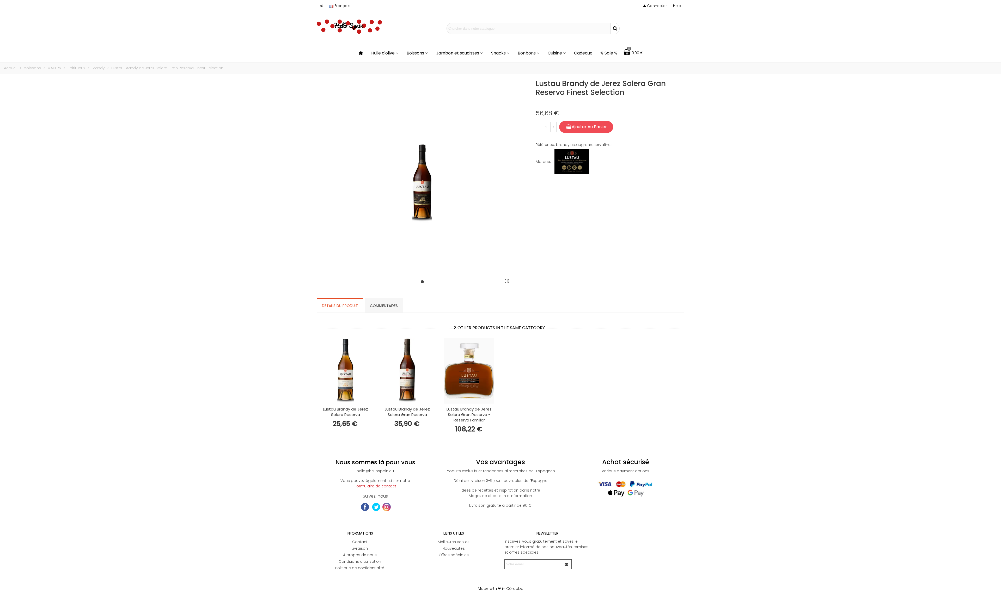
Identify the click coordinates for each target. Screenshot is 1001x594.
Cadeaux (583, 53)
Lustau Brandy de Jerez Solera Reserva (345, 411)
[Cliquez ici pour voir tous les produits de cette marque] (572, 161)
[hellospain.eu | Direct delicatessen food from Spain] (349, 28)
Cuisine (555, 53)
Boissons (415, 53)
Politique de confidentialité (359, 568)
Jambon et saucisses (457, 53)
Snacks (498, 53)
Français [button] (342, 5)
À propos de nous (360, 555)
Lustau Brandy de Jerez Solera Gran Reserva (407, 411)
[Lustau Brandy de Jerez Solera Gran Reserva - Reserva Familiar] (469, 371)
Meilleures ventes (453, 541)
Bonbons (527, 53)
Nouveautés (453, 548)
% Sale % (608, 53)
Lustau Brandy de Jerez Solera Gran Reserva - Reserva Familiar (469, 414)
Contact (360, 541)
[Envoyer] (566, 564)
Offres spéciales (454, 555)
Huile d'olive (383, 53)
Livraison (360, 548)
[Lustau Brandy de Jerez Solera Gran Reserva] (407, 371)
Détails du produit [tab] (340, 305)
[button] (677, 5)
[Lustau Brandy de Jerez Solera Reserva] (345, 371)
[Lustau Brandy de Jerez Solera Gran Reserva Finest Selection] (507, 281)
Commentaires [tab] (384, 305)
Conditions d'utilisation (360, 561)
